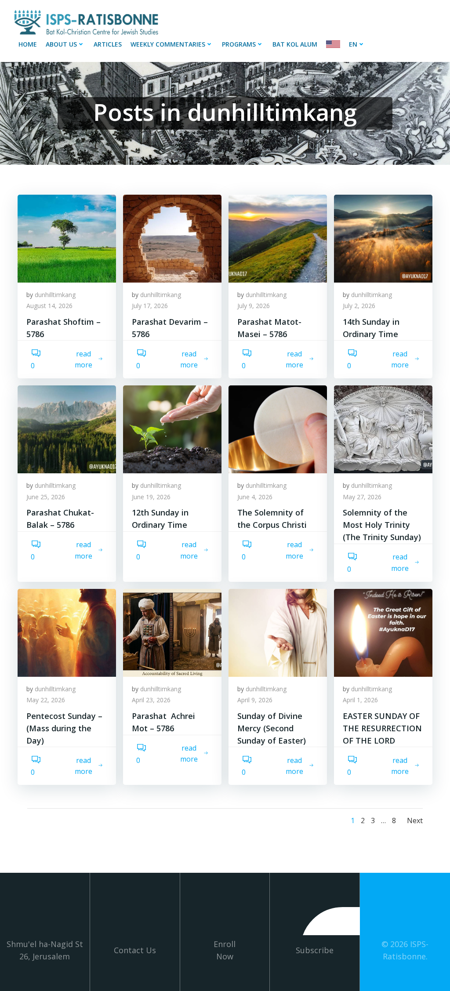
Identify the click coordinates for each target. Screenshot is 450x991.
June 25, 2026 (45, 497)
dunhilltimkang (55, 294)
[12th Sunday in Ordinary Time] (172, 428)
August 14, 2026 (49, 305)
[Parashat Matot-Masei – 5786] (278, 238)
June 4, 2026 (254, 497)
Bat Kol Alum (294, 44)
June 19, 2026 (151, 497)
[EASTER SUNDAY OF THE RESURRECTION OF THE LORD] (383, 632)
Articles (108, 44)
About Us (61, 44)
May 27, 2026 (362, 497)
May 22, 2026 (45, 700)
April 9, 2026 (254, 700)
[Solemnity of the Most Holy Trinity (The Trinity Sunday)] (383, 428)
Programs (239, 44)
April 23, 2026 (151, 700)
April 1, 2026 (360, 700)
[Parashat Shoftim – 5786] (67, 238)
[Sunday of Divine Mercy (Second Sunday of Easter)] (278, 632)
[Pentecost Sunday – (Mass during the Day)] (67, 632)
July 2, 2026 (359, 305)
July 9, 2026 (253, 305)
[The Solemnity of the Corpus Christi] (278, 428)
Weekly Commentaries (168, 44)
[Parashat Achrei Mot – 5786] (172, 632)
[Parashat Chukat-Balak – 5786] (67, 428)
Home (27, 44)
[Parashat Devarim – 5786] (172, 238)
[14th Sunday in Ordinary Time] (383, 238)
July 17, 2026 (150, 305)
